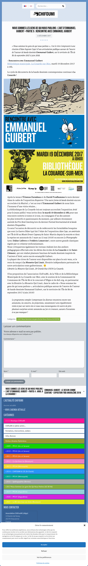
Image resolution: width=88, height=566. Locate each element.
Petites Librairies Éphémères (16, 441)
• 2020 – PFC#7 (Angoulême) (16, 497)
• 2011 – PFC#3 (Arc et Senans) (17, 456)
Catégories (11, 319)
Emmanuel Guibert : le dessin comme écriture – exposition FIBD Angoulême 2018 (62, 391)
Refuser (44, 551)
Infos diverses (11, 436)
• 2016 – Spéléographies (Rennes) (18, 481)
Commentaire (9, 339)
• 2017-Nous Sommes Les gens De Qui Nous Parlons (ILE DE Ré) (38, 319)
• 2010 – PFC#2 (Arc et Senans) (17, 451)
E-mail (34, 371)
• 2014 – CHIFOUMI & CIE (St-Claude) (20, 471)
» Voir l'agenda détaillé (14, 409)
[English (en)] (31, 6)
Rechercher (63, 6)
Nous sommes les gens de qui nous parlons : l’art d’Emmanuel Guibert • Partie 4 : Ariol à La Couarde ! (25, 392)
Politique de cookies (42, 563)
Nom (6, 371)
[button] (84, 525)
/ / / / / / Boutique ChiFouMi (15, 421)
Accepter (44, 545)
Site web (62, 371)
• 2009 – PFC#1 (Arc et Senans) (17, 446)
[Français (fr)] (25, 6)
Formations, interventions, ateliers (18, 431)
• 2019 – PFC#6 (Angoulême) (16, 492)
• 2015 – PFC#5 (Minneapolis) (17, 476)
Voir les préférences (44, 557)
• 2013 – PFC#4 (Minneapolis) (17, 466)
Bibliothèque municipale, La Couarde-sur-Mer (28, 63)
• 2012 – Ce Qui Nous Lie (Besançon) (19, 461)
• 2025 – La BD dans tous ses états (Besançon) (23, 502)
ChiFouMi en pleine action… (16, 426)
